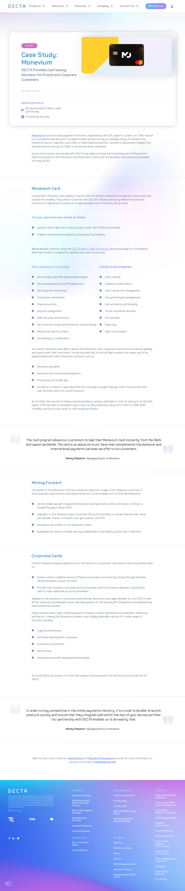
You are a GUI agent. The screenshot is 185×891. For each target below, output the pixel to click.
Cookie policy (120, 806)
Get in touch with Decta (80, 843)
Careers (117, 859)
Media (116, 853)
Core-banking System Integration (165, 860)
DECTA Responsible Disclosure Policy (123, 820)
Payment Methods (164, 831)
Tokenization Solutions (161, 872)
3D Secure (160, 866)
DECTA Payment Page (165, 818)
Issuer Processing (80, 831)
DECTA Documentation (125, 864)
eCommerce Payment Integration (165, 796)
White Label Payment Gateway (82, 811)
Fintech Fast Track (123, 848)
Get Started (156, 6)
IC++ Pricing (161, 879)
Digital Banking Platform (79, 819)
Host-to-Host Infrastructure (162, 852)
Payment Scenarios (164, 836)
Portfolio (29, 45)
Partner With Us (80, 850)
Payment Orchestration (162, 824)
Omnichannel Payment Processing (165, 811)
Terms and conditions (124, 795)
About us (118, 843)
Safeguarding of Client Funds (125, 875)
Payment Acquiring (81, 795)
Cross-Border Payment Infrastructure (162, 843)
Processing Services (38, 116)
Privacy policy (120, 801)
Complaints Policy (122, 869)
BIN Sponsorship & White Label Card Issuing (43, 110)
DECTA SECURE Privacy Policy (125, 812)
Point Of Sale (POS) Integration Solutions (165, 803)
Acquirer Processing (81, 826)
